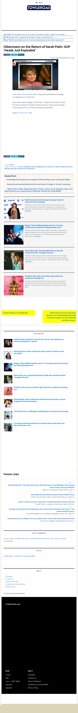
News (12, 165)
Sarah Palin (32, 94)
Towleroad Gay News (39, 7)
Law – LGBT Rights (13, 681)
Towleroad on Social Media (15, 584)
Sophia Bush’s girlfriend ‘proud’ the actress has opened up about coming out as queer (34, 34)
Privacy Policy (11, 587)
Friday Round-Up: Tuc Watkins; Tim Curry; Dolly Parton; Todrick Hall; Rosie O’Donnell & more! (41, 518)
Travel (8, 675)
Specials (9, 688)
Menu (40, 2)
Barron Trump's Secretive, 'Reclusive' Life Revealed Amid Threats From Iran (46, 502)
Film (7, 678)
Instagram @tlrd (29, 556)
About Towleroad (12, 582)
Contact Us (10, 579)
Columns (9, 685)
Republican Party (66, 167)
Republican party (23, 108)
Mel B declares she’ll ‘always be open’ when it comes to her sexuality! (28, 37)
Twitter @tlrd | (9, 556)
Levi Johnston (50, 167)
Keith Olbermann (18, 94)
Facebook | (18, 556)
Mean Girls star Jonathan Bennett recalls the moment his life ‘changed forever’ (44, 252)
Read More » (28, 211)
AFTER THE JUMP (25, 113)
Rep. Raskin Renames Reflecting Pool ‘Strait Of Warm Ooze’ (52, 495)
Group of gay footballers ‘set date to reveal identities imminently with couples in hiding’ (35, 538)
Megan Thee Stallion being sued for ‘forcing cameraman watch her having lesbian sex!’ (34, 40)
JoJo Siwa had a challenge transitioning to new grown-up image (41, 411)
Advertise (9, 576)
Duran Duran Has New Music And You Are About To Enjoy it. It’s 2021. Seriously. (39, 184)
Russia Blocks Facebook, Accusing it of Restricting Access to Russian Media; (38, 180)
